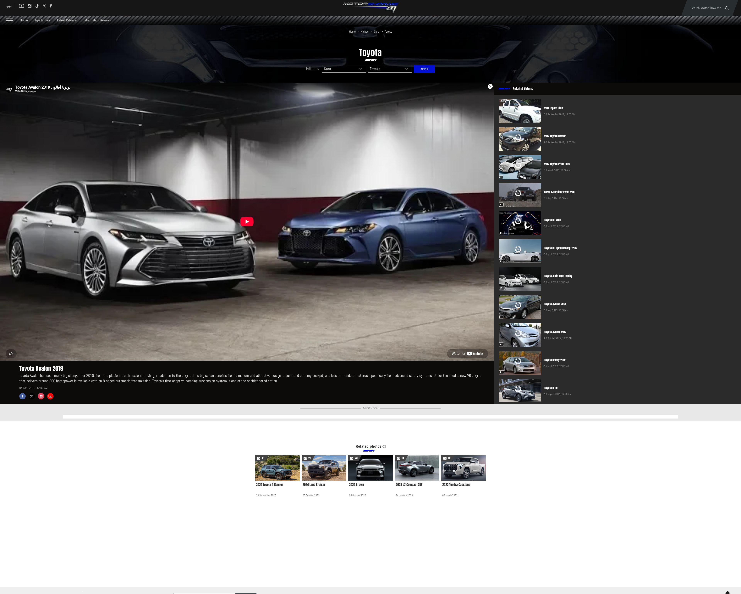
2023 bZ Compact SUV (409, 484)
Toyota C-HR (550, 388)
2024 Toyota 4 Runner (269, 484)
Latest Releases (67, 20)
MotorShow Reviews (98, 20)
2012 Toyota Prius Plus (557, 164)
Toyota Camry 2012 (554, 360)
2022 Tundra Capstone (456, 484)
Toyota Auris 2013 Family (558, 276)
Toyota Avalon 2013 (555, 304)
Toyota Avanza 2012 (555, 332)
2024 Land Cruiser (314, 484)
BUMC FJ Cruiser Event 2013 (559, 192)
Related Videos (523, 88)
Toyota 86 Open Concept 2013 (560, 248)
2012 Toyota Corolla (555, 136)
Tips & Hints (42, 20)
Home (24, 20)
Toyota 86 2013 (552, 220)
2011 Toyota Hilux (553, 108)
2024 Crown (356, 484)
